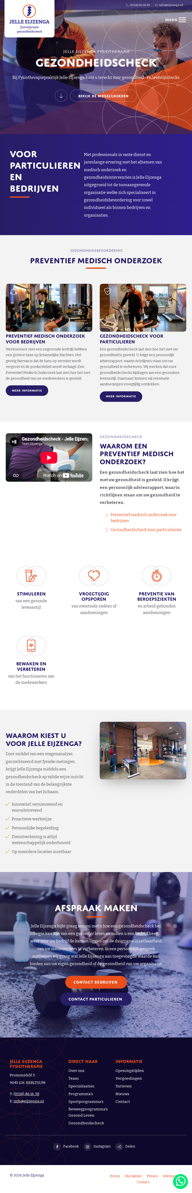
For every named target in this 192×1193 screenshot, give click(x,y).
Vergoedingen (129, 1078)
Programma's (80, 1094)
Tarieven (124, 1086)
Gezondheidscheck (86, 1123)
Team (73, 1078)
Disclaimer (133, 1176)
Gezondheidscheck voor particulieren (131, 338)
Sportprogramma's (86, 1101)
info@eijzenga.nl (29, 1101)
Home (115, 1176)
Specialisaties (81, 1086)
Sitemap (169, 1176)
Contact (123, 1101)
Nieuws (122, 1094)
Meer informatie (27, 390)
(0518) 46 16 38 (26, 1094)
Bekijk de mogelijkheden (103, 95)
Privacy (152, 1176)
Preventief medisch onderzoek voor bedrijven (45, 338)
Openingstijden (130, 1070)
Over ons (76, 1070)
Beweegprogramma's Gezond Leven (88, 1112)
